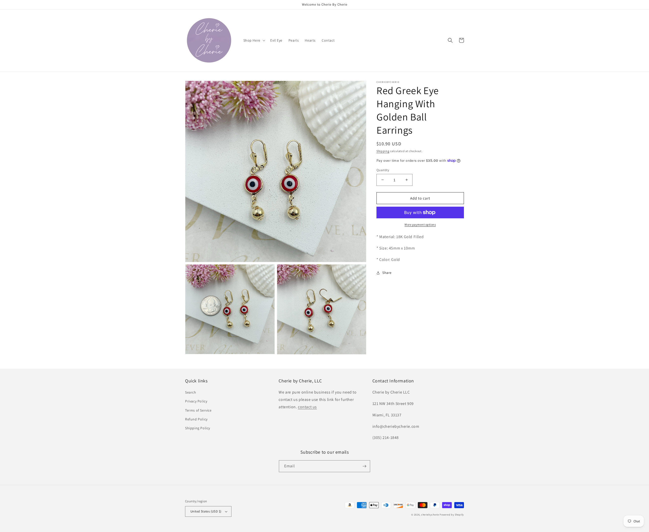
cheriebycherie (430, 514)
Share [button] (387, 272)
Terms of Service (198, 410)
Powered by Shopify (452, 514)
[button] (253, 40)
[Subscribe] (364, 466)
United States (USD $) (205, 511)
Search (190, 392)
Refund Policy (196, 419)
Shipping (382, 151)
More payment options (420, 224)
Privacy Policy (196, 401)
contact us (307, 407)
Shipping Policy (197, 428)
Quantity (382, 170)
